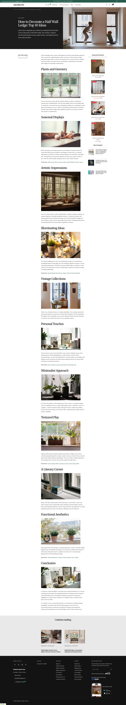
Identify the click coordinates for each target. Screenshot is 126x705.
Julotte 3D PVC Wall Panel (98, 117)
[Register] (111, 669)
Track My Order (78, 670)
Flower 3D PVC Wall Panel (97, 96)
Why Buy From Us (60, 677)
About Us (58, 663)
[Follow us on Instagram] (22, 664)
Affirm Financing (60, 666)
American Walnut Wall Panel (98, 138)
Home (14, 9)
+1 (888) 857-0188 (18, 1)
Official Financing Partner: (98, 673)
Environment (59, 674)
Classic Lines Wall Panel (98, 75)
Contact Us (77, 663)
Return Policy (77, 674)
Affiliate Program (60, 668)
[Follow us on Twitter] (18, 664)
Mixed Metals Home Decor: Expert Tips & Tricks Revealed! (64, 273)
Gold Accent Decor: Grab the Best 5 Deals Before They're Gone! (65, 162)
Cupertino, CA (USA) (42, 663)
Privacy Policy (77, 679)
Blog (72, 4)
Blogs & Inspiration (60, 670)
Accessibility (77, 672)
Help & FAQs (77, 666)
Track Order (78, 4)
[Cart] (112, 4)
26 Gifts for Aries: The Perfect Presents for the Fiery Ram (101, 162)
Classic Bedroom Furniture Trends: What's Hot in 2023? (63, 557)
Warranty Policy (78, 677)
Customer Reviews (64, 4)
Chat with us (17, 675)
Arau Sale (47, 4)
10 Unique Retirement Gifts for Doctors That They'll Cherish (101, 172)
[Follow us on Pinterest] (26, 664)
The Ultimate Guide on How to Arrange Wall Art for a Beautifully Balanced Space (101, 151)
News (17, 9)
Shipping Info (77, 668)
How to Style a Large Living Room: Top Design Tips (62, 365)
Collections (54, 4)
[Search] (106, 4)
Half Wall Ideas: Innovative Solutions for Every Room (73, 651)
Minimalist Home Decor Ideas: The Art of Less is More (50, 651)
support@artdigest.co (20, 678)
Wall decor (21, 17)
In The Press (59, 672)
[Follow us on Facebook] (15, 664)
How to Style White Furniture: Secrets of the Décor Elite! (63, 463)
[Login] (109, 4)
